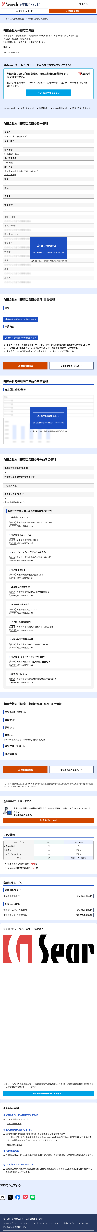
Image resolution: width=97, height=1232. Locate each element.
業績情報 (43, 108)
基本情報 (11, 108)
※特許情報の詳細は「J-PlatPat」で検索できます (24, 739)
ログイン (84, 4)
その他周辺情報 (60, 108)
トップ (5, 19)
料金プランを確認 (14, 1144)
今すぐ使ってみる (49, 820)
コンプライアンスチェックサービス (46, 1223)
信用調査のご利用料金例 (22, 863)
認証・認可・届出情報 (81, 108)
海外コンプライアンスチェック (76, 1223)
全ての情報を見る (47, 246)
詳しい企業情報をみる (48, 92)
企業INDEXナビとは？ (69, 365)
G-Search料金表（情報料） (22, 867)
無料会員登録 (73, 11)
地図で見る (10, 174)
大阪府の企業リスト (17, 19)
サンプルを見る (84, 896)
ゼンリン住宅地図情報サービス (15, 1227)
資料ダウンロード (25, 11)
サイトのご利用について (17, 786)
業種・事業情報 (27, 108)
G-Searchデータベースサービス (47, 1093)
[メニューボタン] (92, 4)
